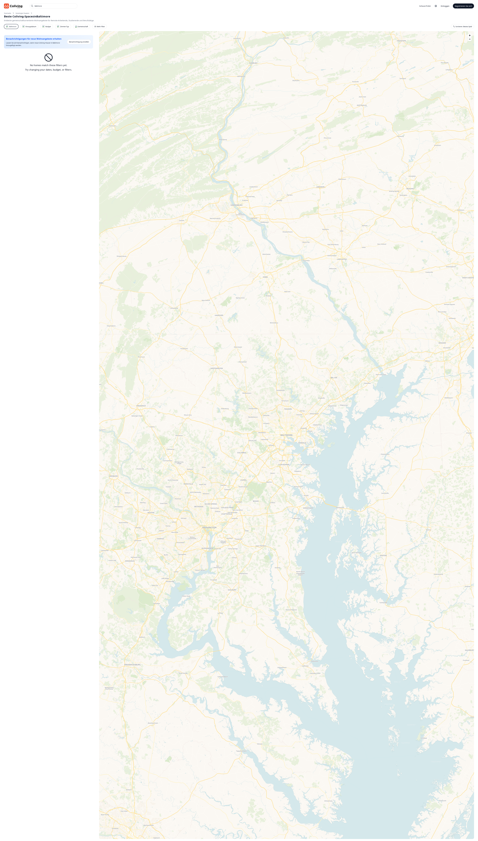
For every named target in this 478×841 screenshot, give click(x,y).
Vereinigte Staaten (22, 13)
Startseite (7, 13)
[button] (470, 35)
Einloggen (445, 6)
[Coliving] (13, 5)
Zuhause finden (425, 6)
